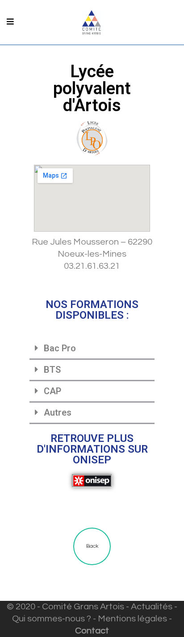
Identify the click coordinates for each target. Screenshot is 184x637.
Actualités (151, 606)
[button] (92, 349)
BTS (52, 369)
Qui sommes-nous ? (51, 618)
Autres (57, 412)
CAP (52, 391)
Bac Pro (60, 348)
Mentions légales (132, 618)
